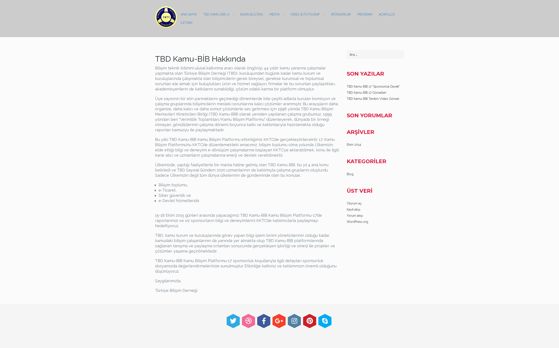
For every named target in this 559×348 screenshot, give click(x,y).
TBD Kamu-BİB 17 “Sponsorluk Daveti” (373, 86)
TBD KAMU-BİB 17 (216, 14)
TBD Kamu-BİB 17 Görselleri (366, 92)
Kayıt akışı (353, 209)
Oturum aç (354, 203)
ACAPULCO (387, 14)
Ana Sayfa (189, 14)
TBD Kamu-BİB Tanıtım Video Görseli (373, 98)
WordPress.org (357, 221)
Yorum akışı (355, 215)
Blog (350, 174)
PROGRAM (364, 14)
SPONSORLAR (341, 14)
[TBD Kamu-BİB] (166, 17)
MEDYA (274, 14)
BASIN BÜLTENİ (251, 14)
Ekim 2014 (354, 144)
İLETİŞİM (186, 22)
